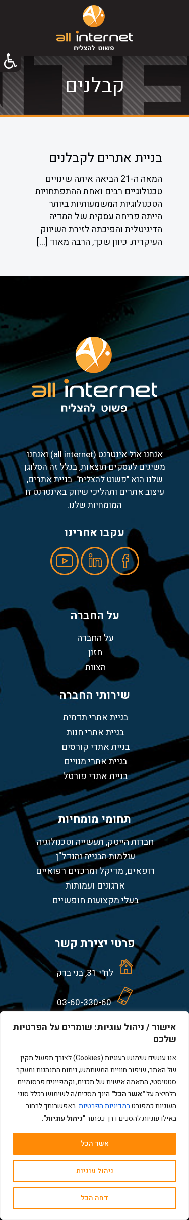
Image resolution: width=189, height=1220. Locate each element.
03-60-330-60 (84, 1002)
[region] (94, 1115)
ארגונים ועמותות (95, 885)
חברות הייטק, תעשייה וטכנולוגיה (95, 841)
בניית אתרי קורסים (95, 746)
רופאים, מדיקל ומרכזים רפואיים (95, 870)
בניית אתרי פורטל (95, 776)
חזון (95, 652)
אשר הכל (95, 1143)
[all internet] (94, 27)
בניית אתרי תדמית (95, 717)
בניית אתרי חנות (95, 732)
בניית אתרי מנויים (95, 761)
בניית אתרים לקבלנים (105, 158)
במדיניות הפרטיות (104, 1106)
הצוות (95, 667)
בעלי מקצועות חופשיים (95, 900)
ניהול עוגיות (94, 1171)
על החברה (95, 637)
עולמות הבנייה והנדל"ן (95, 856)
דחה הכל (94, 1198)
